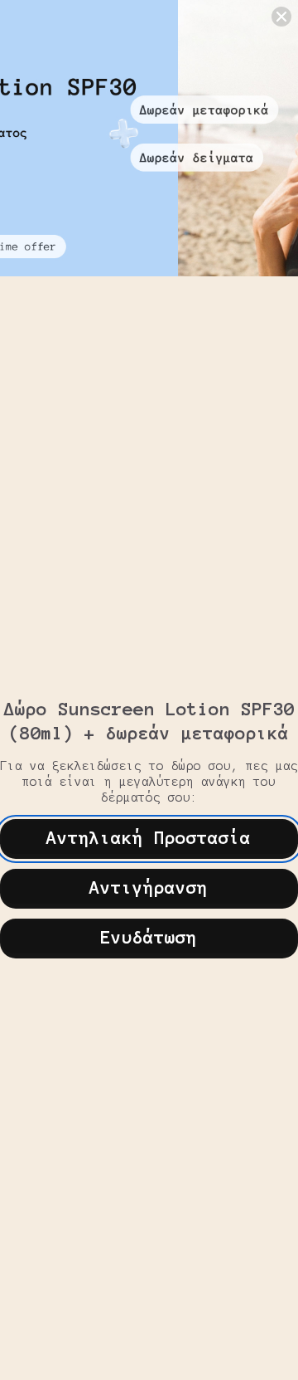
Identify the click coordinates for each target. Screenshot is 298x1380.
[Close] (281, 17)
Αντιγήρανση (148, 887)
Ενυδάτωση (148, 937)
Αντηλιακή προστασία (148, 837)
